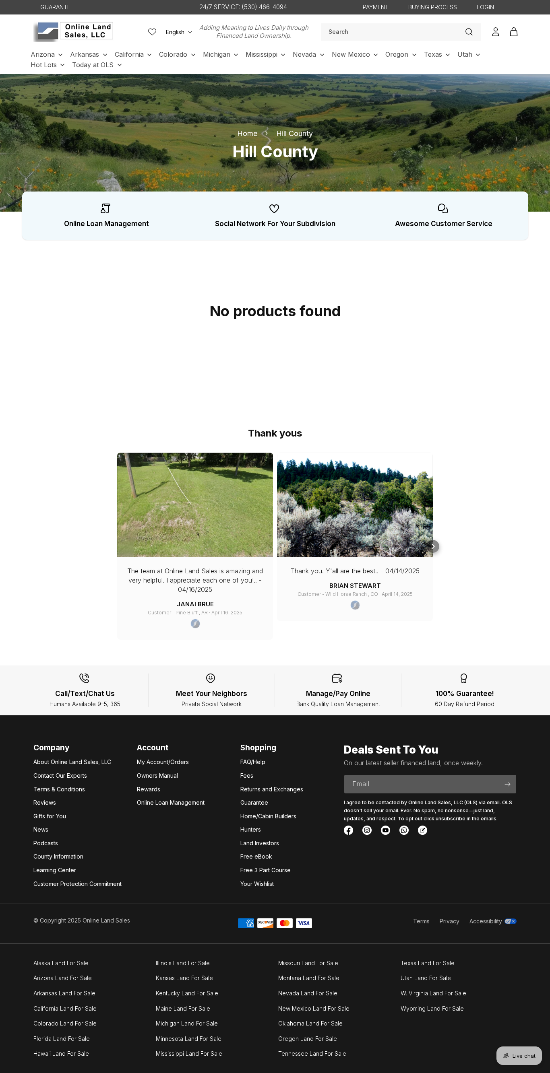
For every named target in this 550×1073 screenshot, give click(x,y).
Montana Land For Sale (308, 977)
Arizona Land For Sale (62, 977)
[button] (117, 546)
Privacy (449, 921)
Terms (421, 921)
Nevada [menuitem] (304, 54)
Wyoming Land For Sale (432, 1008)
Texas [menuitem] (433, 54)
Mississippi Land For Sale (189, 1053)
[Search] (469, 32)
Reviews (44, 802)
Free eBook (256, 856)
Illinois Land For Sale (183, 963)
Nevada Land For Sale (307, 993)
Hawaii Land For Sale (61, 1053)
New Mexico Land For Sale (313, 1008)
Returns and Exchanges (271, 789)
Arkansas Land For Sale (64, 993)
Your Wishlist (257, 883)
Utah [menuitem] (464, 54)
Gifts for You (49, 816)
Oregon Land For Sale (307, 1038)
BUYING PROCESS (432, 7)
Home (247, 133)
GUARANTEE (57, 7)
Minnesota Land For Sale (188, 1038)
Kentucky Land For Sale (187, 993)
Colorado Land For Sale (65, 1023)
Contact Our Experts (60, 775)
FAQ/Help (252, 761)
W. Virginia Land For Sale (433, 993)
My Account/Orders (163, 761)
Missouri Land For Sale (308, 963)
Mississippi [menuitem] (261, 54)
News (40, 829)
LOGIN (485, 7)
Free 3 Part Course (265, 870)
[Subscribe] (507, 784)
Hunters (250, 829)
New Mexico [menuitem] (351, 54)
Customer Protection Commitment (77, 883)
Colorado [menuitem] (173, 54)
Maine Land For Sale (183, 1008)
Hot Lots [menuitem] (44, 65)
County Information (58, 856)
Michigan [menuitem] (216, 54)
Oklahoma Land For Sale (310, 1023)
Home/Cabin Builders (268, 816)
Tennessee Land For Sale (312, 1053)
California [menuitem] (129, 54)
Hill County (294, 133)
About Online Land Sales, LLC (72, 761)
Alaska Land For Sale (61, 963)
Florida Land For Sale (61, 1038)
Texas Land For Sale (428, 963)
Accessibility (486, 921)
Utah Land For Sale (426, 977)
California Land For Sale (65, 1008)
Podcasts (45, 843)
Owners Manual (157, 775)
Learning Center (54, 870)
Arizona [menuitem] (43, 54)
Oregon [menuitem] (396, 54)
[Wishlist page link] (152, 32)
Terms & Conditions (59, 789)
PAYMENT (376, 7)
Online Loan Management (171, 802)
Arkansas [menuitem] (84, 54)
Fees (246, 775)
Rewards (148, 789)
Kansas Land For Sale (184, 977)
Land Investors (259, 843)
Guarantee (254, 802)
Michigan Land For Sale (187, 1023)
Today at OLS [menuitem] (93, 65)
